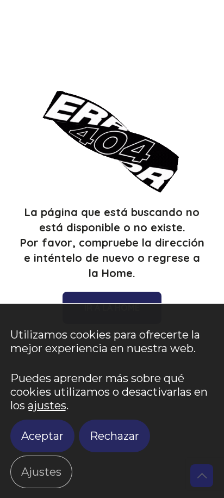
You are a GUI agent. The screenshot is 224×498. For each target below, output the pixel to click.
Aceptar (42, 435)
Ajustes (41, 471)
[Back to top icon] (201, 475)
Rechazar (114, 435)
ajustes (47, 405)
